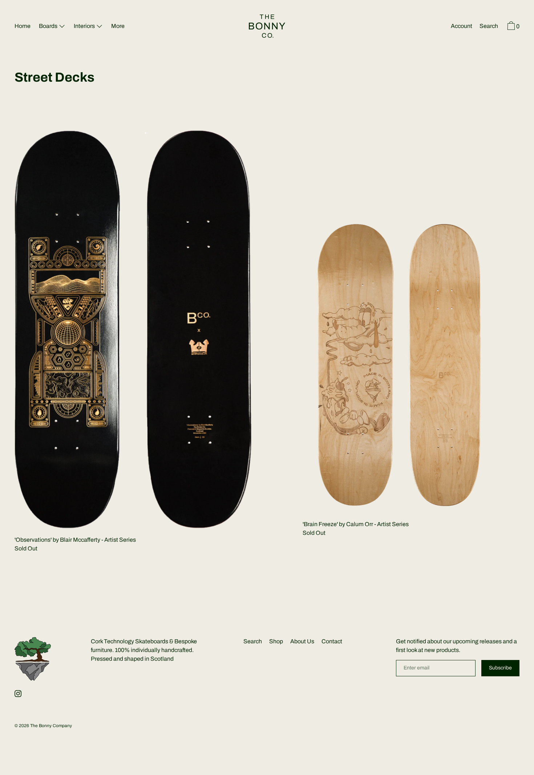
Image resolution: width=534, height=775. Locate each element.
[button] (489, 26)
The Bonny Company (51, 725)
